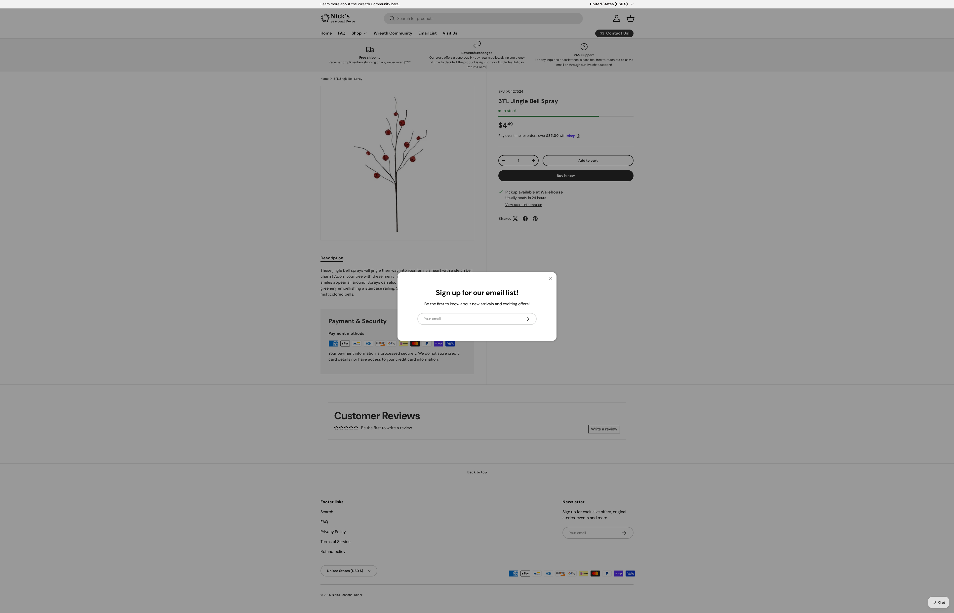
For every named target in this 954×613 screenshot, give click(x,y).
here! (395, 4)
